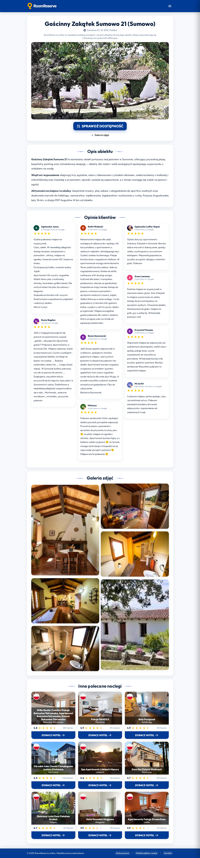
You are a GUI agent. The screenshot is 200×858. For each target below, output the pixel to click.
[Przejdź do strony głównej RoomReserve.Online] (42, 6)
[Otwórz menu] (169, 6)
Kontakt (168, 853)
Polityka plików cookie (146, 853)
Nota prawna (122, 853)
